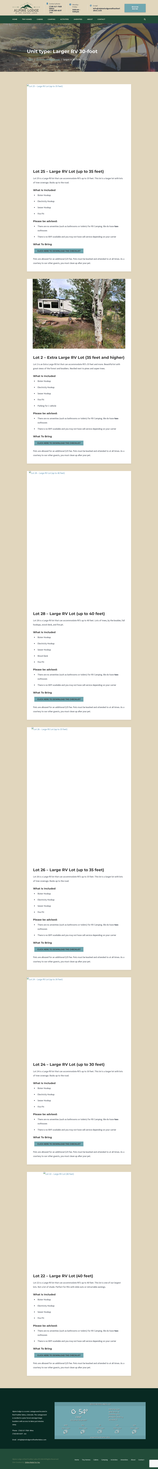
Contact (101, 19)
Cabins (40, 19)
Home (14, 19)
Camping (51, 19)
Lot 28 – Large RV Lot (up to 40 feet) (69, 613)
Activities (64, 19)
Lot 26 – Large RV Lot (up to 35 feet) (68, 869)
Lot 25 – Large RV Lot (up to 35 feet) (68, 171)
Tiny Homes (27, 19)
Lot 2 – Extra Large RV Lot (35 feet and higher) (78, 357)
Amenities (78, 19)
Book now (135, 8)
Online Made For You (32, 1462)
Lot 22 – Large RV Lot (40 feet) (63, 1276)
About (90, 19)
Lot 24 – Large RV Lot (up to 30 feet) (69, 1064)
